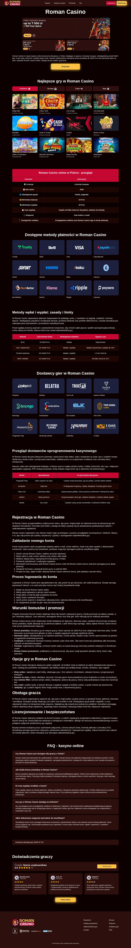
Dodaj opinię (107, 866)
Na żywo (50, 88)
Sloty (104, 88)
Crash (77, 88)
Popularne (23, 88)
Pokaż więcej (65, 899)
